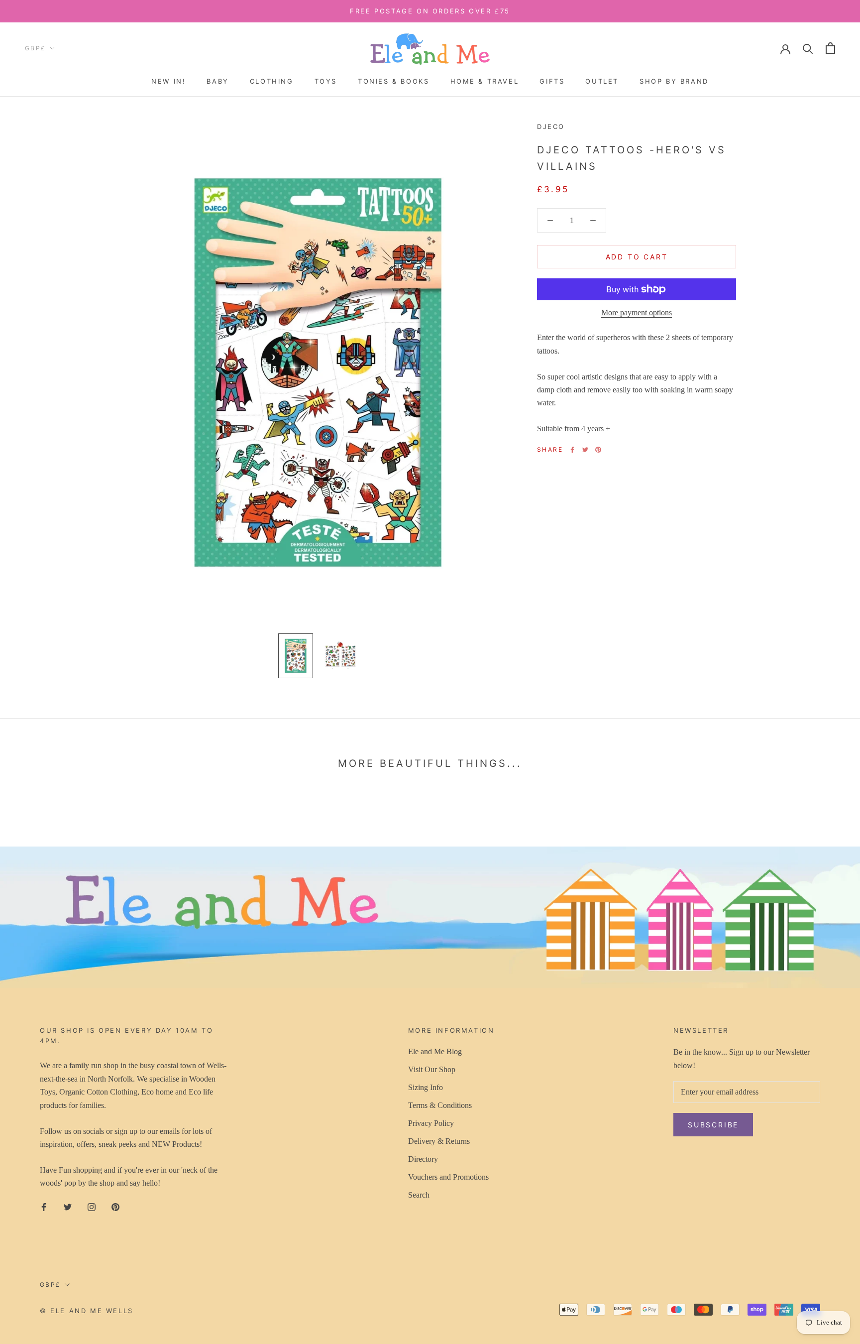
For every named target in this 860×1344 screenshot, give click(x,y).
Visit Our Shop (431, 1069)
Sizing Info (425, 1087)
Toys (326, 81)
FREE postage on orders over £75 (430, 11)
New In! (168, 81)
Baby (217, 81)
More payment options (636, 312)
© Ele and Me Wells (86, 1311)
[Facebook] (572, 450)
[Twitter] (585, 450)
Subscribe (713, 1124)
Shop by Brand (674, 81)
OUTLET (602, 81)
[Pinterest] (598, 450)
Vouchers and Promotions (448, 1177)
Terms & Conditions (440, 1105)
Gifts (551, 81)
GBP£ (35, 48)
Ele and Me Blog (435, 1051)
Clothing (272, 81)
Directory (423, 1159)
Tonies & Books (393, 81)
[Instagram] (92, 1206)
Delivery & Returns (439, 1141)
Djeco (551, 126)
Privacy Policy (431, 1123)
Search (419, 1195)
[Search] (808, 48)
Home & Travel (484, 81)
